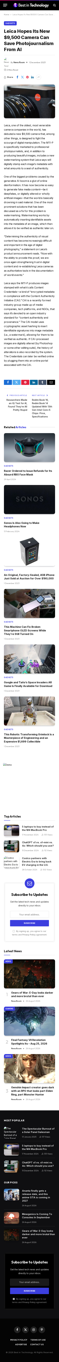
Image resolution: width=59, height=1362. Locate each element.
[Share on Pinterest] (27, 77)
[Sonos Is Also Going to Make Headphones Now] (29, 499)
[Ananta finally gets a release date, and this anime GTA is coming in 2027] (11, 1195)
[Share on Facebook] (17, 77)
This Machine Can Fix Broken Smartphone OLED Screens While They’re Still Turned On (25, 630)
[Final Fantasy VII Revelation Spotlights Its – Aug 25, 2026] (29, 1021)
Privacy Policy (29, 934)
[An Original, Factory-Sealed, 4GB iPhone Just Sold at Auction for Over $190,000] (29, 551)
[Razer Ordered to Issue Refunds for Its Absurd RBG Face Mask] (29, 447)
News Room (19, 62)
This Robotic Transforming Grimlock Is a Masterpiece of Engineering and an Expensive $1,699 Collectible (29, 738)
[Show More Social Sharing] (38, 77)
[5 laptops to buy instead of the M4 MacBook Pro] (11, 831)
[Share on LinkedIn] (32, 77)
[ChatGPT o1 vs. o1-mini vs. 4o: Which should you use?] (11, 846)
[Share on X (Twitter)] (22, 77)
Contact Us (37, 1344)
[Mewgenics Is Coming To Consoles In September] (11, 1218)
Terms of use (38, 1340)
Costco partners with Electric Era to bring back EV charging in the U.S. (36, 861)
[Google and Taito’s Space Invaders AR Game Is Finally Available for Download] (29, 658)
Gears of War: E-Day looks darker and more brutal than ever (38, 1234)
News (8, 961)
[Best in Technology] (31, 5)
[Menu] (5, 5)
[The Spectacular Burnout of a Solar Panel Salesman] (11, 1133)
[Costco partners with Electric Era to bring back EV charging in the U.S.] (11, 862)
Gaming (9, 1009)
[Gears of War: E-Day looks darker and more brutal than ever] (29, 973)
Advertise (21, 1344)
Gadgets (10, 23)
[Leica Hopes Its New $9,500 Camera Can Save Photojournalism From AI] (29, 101)
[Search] (54, 5)
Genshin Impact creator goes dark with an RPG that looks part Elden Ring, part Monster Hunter (32, 1091)
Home (6, 14)
